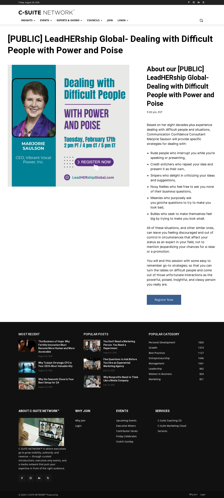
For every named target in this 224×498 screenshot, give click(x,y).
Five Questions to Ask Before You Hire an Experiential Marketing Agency (120, 363)
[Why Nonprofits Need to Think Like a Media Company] (92, 381)
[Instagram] (194, 3)
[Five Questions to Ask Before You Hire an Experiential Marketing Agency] (92, 364)
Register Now (164, 300)
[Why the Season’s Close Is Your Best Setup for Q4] (27, 384)
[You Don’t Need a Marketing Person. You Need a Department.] (92, 346)
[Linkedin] (199, 3)
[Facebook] (189, 3)
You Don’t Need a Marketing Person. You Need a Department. (119, 345)
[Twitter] (203, 3)
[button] (201, 20)
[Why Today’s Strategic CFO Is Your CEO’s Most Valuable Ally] (27, 367)
